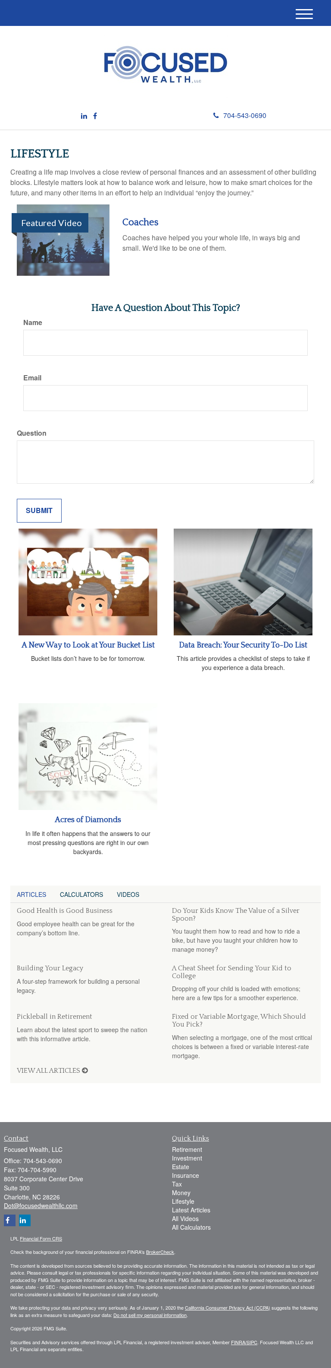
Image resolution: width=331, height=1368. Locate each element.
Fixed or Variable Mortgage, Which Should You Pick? (239, 1020)
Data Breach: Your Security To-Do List (243, 645)
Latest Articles (191, 1209)
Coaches (140, 222)
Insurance (185, 1175)
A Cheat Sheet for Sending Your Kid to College (231, 972)
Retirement (187, 1149)
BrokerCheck (160, 1251)
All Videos (185, 1218)
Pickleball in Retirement (54, 1016)
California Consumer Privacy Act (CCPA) (227, 1307)
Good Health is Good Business (64, 911)
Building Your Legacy (50, 968)
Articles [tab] (31, 894)
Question (32, 433)
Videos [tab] (128, 894)
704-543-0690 (244, 115)
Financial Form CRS (41, 1238)
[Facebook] (95, 116)
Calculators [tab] (81, 894)
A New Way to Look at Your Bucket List (88, 645)
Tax (177, 1184)
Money (181, 1192)
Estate (180, 1166)
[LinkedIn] (84, 116)
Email (32, 378)
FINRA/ (239, 1342)
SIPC (252, 1342)
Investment (187, 1158)
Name (32, 322)
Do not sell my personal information (150, 1314)
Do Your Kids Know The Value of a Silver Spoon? (236, 914)
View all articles (49, 1071)
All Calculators (191, 1227)
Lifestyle (183, 1201)
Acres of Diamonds (88, 820)
